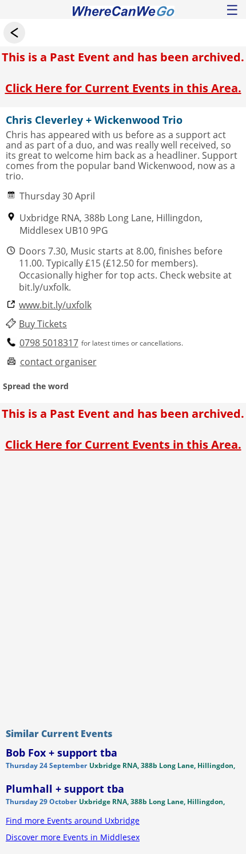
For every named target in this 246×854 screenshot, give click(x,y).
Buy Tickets (43, 324)
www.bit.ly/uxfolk (55, 305)
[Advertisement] (123, 587)
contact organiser (58, 362)
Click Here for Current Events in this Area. (123, 88)
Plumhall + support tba (65, 789)
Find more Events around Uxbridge (73, 820)
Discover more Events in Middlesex (73, 837)
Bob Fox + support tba (61, 752)
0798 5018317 (48, 343)
